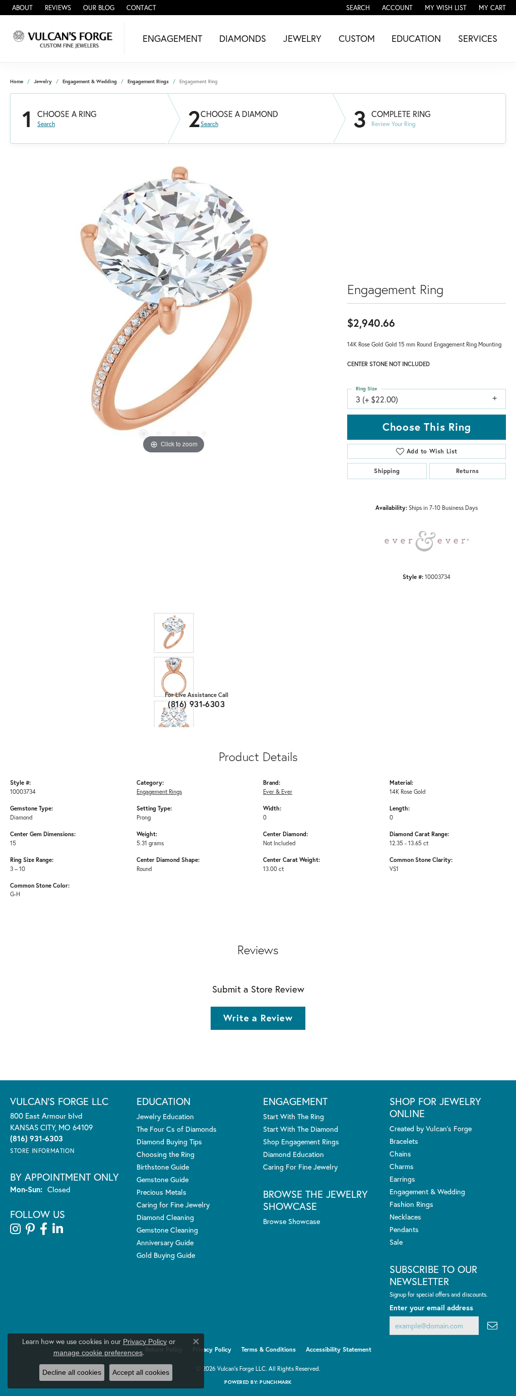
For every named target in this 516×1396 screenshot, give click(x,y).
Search (46, 124)
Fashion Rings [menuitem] (411, 1204)
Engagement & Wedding (89, 81)
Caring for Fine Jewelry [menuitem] (173, 1204)
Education (416, 38)
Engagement (172, 38)
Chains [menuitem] (400, 1153)
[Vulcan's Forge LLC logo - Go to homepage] (64, 38)
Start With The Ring (293, 1116)
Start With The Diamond (300, 1129)
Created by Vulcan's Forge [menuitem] (431, 1128)
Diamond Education (293, 1154)
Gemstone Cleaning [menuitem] (167, 1230)
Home (16, 81)
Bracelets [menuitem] (404, 1141)
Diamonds (242, 38)
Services (477, 38)
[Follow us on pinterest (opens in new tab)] (30, 1229)
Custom (357, 38)
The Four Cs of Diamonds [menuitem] (177, 1129)
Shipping (387, 471)
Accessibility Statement (338, 1349)
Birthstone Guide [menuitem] (163, 1167)
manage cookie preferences (98, 1353)
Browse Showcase (291, 1221)
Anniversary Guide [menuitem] (165, 1242)
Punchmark (275, 1382)
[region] (174, 305)
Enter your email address (431, 1307)
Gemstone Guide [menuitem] (162, 1179)
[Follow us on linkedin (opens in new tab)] (57, 1229)
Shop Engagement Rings (301, 1141)
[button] (357, 7)
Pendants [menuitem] (404, 1229)
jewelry (43, 81)
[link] (21, 7)
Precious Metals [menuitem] (161, 1192)
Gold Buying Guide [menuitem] (166, 1255)
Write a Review (257, 1018)
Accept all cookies (140, 1372)
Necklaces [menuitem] (405, 1217)
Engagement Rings (148, 81)
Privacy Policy (211, 1349)
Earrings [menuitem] (402, 1179)
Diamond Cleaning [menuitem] (165, 1217)
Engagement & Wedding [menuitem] (427, 1191)
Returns (467, 471)
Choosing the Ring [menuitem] (166, 1154)
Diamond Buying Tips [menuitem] (169, 1141)
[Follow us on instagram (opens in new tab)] (15, 1229)
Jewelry (302, 38)
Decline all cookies (71, 1372)
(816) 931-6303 (196, 704)
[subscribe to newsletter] (492, 1325)
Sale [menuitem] (396, 1242)
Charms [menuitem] (402, 1166)
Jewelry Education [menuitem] (165, 1116)
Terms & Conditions (268, 1349)
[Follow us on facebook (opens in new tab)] (43, 1229)
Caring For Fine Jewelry (300, 1167)
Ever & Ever (277, 791)
